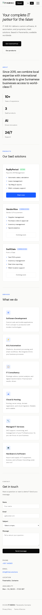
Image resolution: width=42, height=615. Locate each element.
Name (5, 502)
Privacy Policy (7, 609)
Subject (5, 521)
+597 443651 (7, 563)
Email (4, 512)
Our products (11, 50)
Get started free (12, 44)
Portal (19, 3)
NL (28, 3)
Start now (21, 195)
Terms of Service (19, 609)
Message (6, 531)
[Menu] (37, 3)
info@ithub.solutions (10, 572)
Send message (21, 551)
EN (32, 3)
